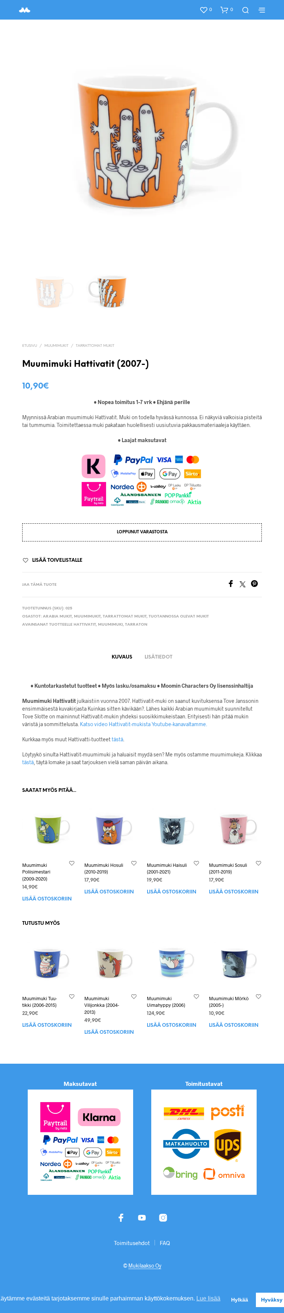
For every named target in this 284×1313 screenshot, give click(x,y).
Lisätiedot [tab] (158, 657)
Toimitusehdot (132, 1243)
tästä (117, 739)
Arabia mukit (57, 617)
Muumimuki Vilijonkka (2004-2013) (101, 1005)
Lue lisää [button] (208, 1298)
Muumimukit (56, 346)
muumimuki (110, 625)
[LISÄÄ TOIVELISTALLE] (71, 863)
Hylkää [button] (239, 1300)
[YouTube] (142, 1217)
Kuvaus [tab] (122, 657)
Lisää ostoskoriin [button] (47, 899)
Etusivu (29, 346)
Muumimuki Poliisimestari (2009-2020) (36, 872)
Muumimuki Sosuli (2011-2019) (228, 868)
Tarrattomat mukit (95, 346)
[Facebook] (233, 584)
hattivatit (85, 625)
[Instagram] (163, 1217)
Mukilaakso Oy (144, 1266)
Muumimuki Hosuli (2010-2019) (103, 868)
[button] (205, 9)
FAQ (165, 1243)
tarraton (136, 625)
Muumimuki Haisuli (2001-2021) (167, 868)
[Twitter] (245, 584)
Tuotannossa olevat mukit (179, 617)
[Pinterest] (256, 584)
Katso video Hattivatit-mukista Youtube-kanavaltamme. (143, 724)
